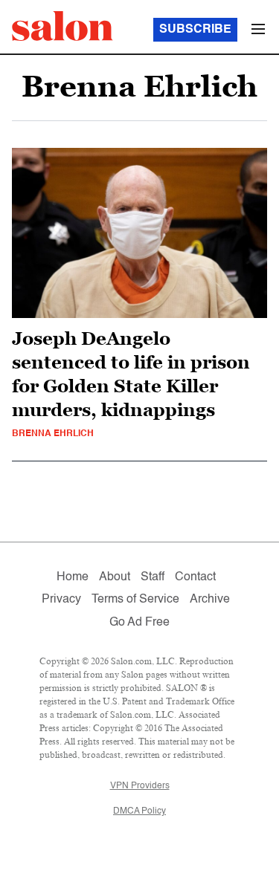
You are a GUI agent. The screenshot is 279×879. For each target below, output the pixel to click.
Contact (195, 577)
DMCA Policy (139, 811)
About (114, 577)
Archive (210, 600)
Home (73, 577)
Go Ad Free (139, 623)
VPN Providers (140, 786)
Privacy (61, 600)
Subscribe (195, 30)
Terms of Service (135, 600)
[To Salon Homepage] (62, 26)
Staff (152, 577)
